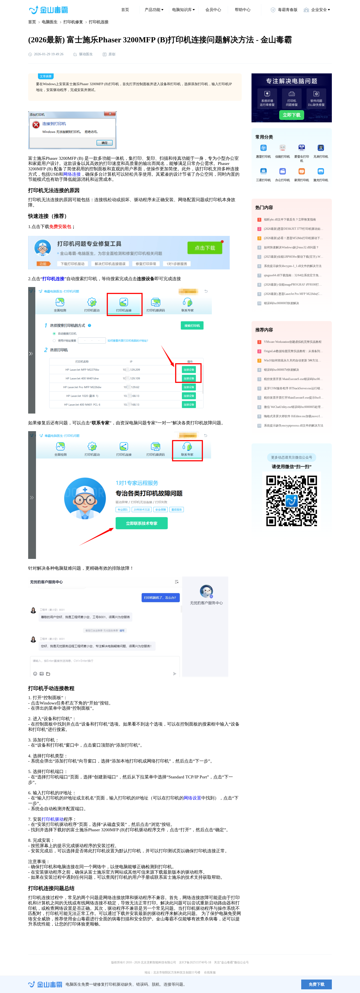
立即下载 (291, 115)
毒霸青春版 (288, 10)
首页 (125, 10)
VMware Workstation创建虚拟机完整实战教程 (293, 342)
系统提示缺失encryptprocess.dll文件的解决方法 (293, 425)
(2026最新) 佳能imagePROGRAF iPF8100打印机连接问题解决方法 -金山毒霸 (294, 284)
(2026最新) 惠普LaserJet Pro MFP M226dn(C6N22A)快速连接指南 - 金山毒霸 (294, 294)
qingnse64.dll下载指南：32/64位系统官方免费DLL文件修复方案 (294, 275)
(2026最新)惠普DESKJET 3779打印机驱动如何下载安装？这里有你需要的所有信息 (294, 229)
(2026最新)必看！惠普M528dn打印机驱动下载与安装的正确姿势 (294, 238)
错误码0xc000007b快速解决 (281, 369)
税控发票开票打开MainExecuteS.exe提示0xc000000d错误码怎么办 (294, 397)
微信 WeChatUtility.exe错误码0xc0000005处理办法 (294, 407)
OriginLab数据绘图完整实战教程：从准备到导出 (294, 351)
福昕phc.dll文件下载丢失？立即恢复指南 (290, 219)
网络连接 (72, 174)
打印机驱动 (53, 819)
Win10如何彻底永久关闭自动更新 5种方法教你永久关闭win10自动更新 (294, 360)
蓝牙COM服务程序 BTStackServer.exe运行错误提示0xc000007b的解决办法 (294, 388)
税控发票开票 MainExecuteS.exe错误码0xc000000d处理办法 (294, 379)
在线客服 (210, 972)
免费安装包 (60, 226)
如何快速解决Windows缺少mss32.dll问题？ (291, 247)
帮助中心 (243, 10)
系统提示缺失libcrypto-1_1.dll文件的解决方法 (293, 266)
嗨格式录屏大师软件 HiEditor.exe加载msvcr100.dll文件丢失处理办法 (294, 416)
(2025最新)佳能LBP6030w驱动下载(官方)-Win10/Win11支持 (294, 256)
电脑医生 (50, 22)
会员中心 (213, 10)
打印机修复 (73, 22)
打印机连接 (53, 278)
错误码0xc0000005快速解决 (281, 303)
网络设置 (192, 798)
